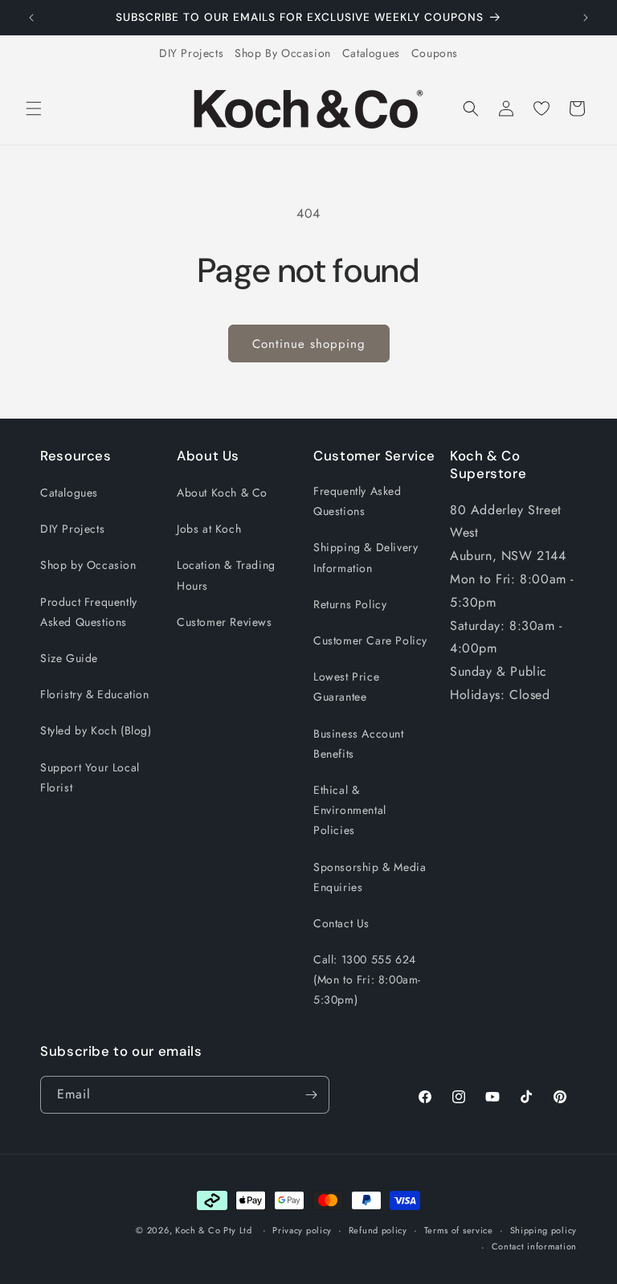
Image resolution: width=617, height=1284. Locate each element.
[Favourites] (541, 108)
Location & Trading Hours (226, 575)
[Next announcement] (585, 17)
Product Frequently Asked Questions (88, 612)
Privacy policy (302, 1230)
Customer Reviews (224, 622)
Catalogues (371, 53)
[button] (33, 108)
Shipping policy (544, 1230)
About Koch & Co (222, 493)
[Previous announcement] (31, 17)
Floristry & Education (94, 694)
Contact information (534, 1246)
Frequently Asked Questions (357, 501)
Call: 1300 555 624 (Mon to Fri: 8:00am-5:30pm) (367, 979)
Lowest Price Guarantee (346, 687)
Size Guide (69, 658)
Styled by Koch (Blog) (96, 730)
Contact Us (341, 923)
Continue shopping (309, 344)
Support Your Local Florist (90, 777)
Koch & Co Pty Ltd (213, 1230)
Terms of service (458, 1230)
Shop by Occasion (88, 565)
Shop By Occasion (283, 53)
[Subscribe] (311, 1095)
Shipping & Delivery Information (365, 557)
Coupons (434, 53)
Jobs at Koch (209, 529)
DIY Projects (191, 53)
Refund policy (378, 1230)
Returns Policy (349, 604)
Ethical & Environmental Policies (349, 810)
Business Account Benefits (358, 744)
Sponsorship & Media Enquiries (369, 877)
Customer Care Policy (370, 640)
